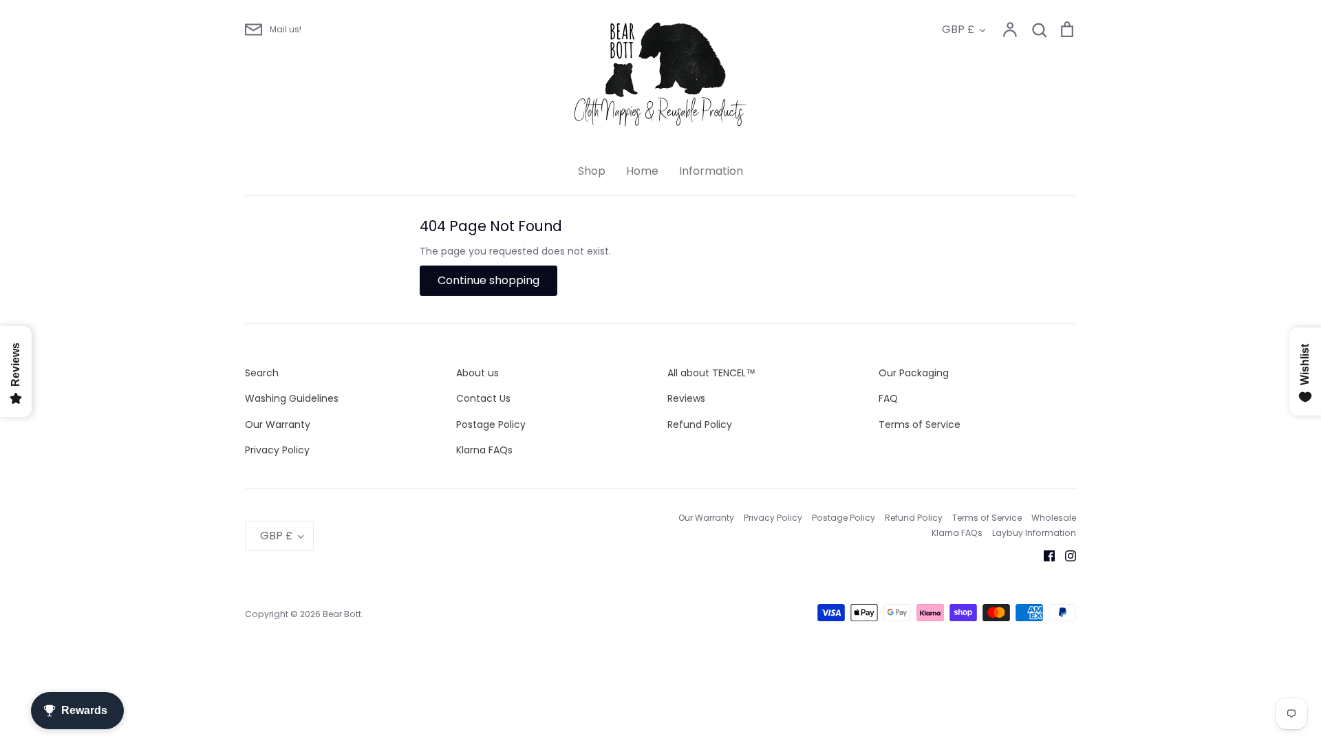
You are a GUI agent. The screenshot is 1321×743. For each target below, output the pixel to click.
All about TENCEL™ (711, 373)
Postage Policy (491, 424)
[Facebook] (1044, 554)
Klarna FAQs (484, 450)
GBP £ (958, 29)
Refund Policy (699, 424)
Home (642, 171)
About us (477, 373)
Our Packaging (914, 373)
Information (711, 171)
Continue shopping (488, 280)
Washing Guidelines (292, 398)
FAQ (888, 398)
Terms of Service (919, 424)
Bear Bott (342, 614)
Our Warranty (277, 424)
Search (262, 373)
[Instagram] (1065, 554)
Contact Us (483, 398)
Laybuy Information (1034, 533)
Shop (591, 171)
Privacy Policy (277, 450)
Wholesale (1053, 518)
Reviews (686, 398)
